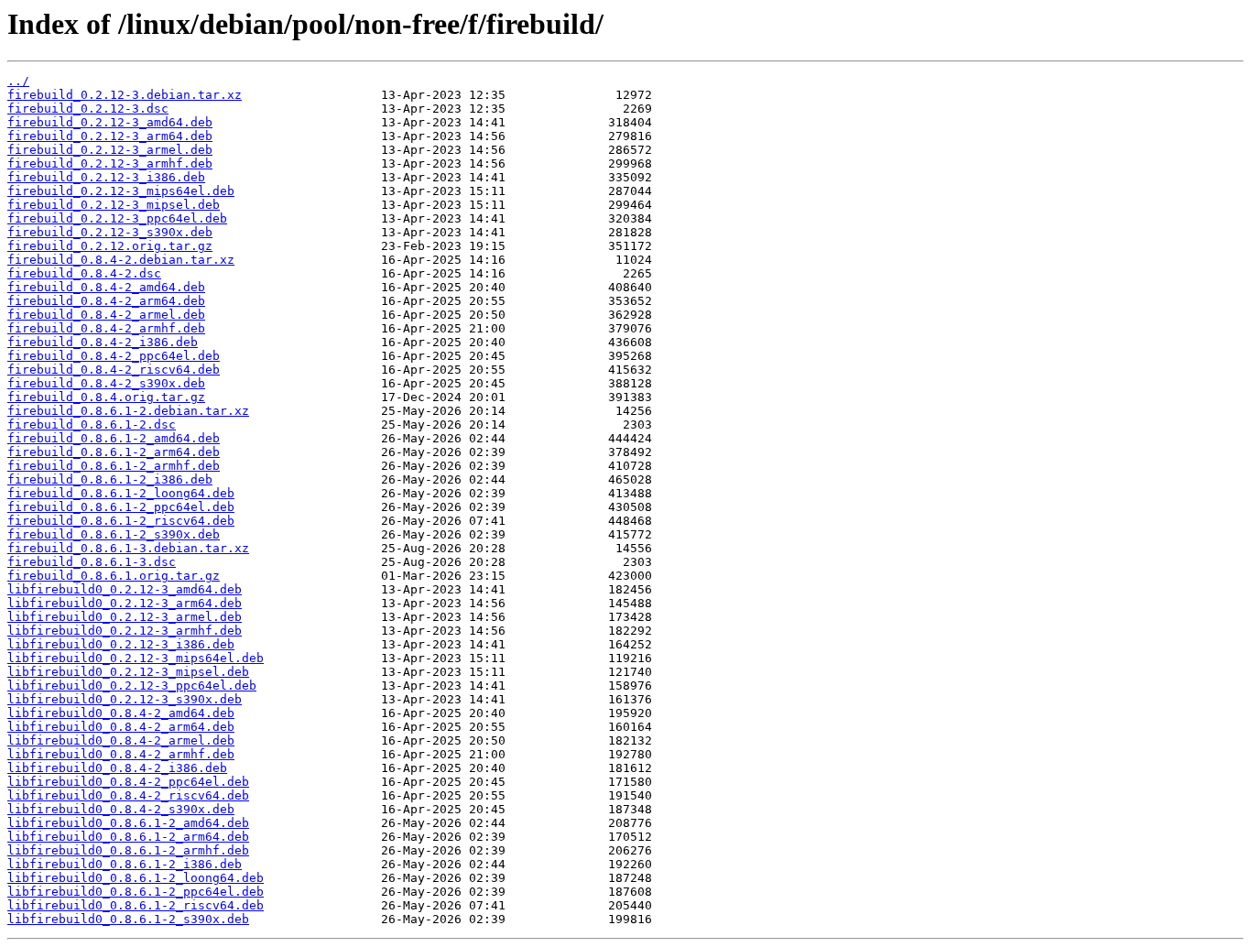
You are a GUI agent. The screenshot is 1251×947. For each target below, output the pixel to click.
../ (18, 81)
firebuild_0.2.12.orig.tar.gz (109, 246)
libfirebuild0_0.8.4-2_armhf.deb (120, 754)
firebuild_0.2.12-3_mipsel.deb (113, 205)
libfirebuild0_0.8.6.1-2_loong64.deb (135, 878)
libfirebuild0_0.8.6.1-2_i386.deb (124, 864)
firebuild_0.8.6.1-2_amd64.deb (113, 438)
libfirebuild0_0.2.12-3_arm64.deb (124, 603)
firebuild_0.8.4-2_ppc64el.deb (113, 356)
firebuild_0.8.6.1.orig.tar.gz (113, 575)
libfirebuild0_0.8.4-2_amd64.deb (120, 713)
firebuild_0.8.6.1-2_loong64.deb (120, 493)
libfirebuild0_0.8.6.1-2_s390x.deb (128, 919)
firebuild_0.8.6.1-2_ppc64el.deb (120, 507)
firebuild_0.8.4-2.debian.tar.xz (120, 260)
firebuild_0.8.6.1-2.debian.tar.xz (128, 411)
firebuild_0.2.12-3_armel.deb (109, 150)
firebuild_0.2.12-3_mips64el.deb (120, 191)
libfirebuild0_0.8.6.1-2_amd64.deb (128, 823)
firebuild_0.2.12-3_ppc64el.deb (117, 218)
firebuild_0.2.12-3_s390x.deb (109, 232)
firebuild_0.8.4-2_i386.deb (102, 342)
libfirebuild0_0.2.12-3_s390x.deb (124, 699)
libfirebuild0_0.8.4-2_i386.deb (117, 768)
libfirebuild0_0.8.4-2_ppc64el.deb (128, 782)
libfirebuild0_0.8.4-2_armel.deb (120, 740)
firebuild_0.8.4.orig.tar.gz (106, 397)
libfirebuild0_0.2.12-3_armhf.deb (124, 630)
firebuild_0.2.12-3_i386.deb (106, 177)
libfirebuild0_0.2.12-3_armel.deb (124, 617)
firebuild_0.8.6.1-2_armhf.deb (113, 466)
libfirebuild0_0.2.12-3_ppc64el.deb (131, 685)
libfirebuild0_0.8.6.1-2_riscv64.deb (135, 905)
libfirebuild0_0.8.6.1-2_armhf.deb (128, 850)
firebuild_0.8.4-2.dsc (84, 273)
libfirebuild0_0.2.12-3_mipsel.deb (128, 672)
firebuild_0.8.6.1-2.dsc (91, 424)
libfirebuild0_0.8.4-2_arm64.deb (120, 727)
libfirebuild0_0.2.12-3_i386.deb (120, 644)
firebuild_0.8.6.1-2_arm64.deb (113, 452)
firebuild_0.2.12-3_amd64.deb (109, 122)
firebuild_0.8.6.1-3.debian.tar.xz (128, 548)
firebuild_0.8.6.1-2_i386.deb (109, 479)
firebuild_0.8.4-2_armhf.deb (106, 328)
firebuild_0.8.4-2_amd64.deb (106, 287)
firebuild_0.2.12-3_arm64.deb (109, 136)
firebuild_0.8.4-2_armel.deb (106, 314)
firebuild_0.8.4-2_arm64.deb (106, 301)
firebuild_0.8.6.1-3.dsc (91, 562)
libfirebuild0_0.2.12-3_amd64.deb (124, 589)
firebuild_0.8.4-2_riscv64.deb (113, 369)
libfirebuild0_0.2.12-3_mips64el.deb (135, 658)
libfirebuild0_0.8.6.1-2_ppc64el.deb (135, 891)
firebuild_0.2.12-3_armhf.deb (109, 163)
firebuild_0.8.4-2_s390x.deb (106, 383)
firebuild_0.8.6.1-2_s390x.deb (113, 534)
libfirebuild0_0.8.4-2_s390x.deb (120, 809)
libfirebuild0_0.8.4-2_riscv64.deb (128, 795)
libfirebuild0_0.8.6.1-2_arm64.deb (128, 837)
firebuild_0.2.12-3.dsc (88, 108)
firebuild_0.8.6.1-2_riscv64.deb (120, 521)
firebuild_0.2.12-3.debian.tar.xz (124, 95)
